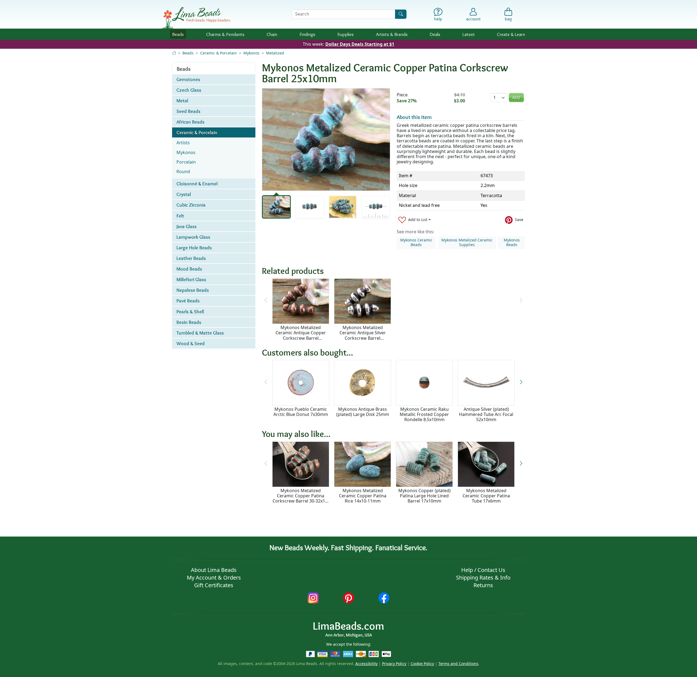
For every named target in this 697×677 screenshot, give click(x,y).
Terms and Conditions (458, 663)
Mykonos (251, 53)
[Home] (174, 53)
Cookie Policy (422, 663)
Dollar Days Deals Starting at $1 (359, 44)
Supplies (345, 34)
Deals (435, 34)
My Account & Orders (214, 577)
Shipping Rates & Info (483, 577)
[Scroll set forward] (521, 382)
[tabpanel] (326, 139)
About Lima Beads (214, 570)
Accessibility (366, 663)
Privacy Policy (394, 663)
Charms (225, 34)
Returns (483, 585)
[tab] (276, 207)
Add (516, 97)
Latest (469, 34)
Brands (392, 34)
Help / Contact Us (483, 570)
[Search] (400, 14)
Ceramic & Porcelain (218, 53)
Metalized (275, 53)
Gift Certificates (213, 585)
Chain (272, 34)
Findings (307, 34)
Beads (178, 34)
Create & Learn (511, 34)
